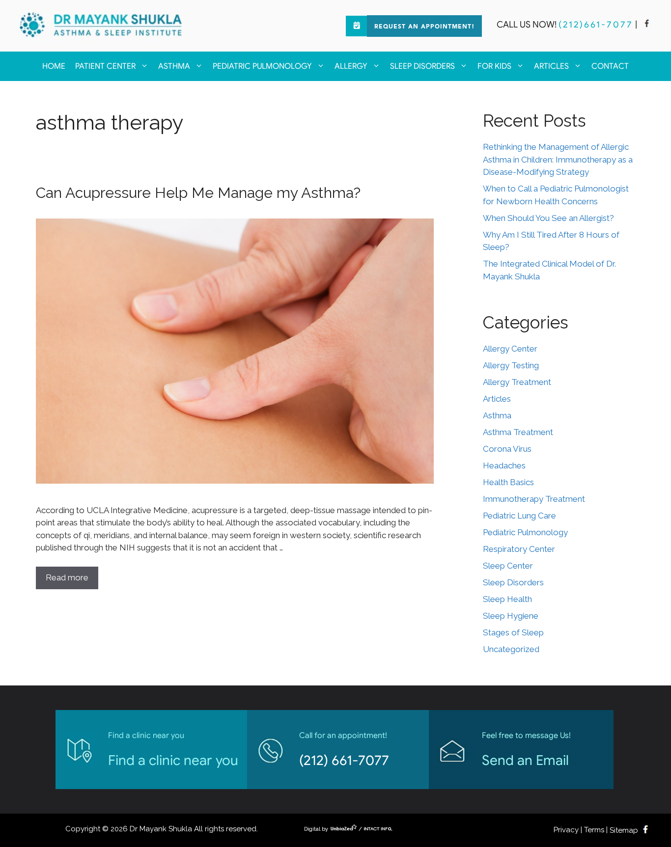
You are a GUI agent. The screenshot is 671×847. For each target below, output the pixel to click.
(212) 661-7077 (344, 760)
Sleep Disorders (422, 66)
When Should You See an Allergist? (548, 218)
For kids (494, 66)
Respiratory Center (519, 549)
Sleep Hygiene (510, 616)
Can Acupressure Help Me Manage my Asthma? (198, 192)
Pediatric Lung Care (519, 515)
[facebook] (647, 24)
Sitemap (624, 830)
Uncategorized (511, 649)
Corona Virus (507, 449)
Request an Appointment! (424, 27)
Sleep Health (507, 599)
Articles (551, 66)
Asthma (174, 66)
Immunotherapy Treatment (534, 499)
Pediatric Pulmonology (262, 66)
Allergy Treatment (517, 382)
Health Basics (508, 482)
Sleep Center (508, 566)
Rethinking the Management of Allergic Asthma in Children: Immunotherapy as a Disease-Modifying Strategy (558, 159)
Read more (67, 577)
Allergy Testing (511, 365)
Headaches (504, 465)
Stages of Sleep (513, 632)
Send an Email (525, 760)
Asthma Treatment (518, 432)
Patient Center (105, 66)
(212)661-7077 (596, 24)
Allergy (351, 66)
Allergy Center (510, 349)
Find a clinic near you (173, 760)
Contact (610, 66)
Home (53, 66)
